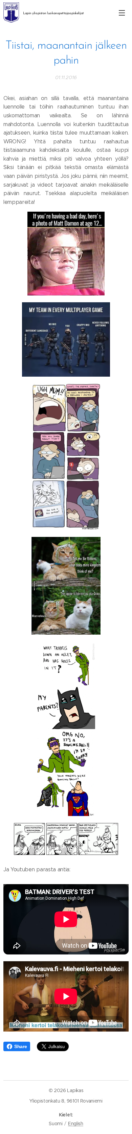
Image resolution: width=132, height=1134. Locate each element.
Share (20, 1046)
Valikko (122, 12)
